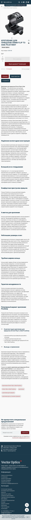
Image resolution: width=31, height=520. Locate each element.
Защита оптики (5, 503)
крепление (21, 389)
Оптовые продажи (6, 480)
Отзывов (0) (5, 80)
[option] (15, 23)
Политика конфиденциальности (9, 483)
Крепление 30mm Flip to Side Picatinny (12, 385)
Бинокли (3, 492)
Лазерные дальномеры (7, 495)
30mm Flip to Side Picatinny (9, 389)
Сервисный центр (5, 481)
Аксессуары (4, 508)
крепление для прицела (8, 392)
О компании (4, 477)
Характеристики (15, 76)
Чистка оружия (5, 507)
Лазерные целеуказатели (7, 500)
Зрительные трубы (6, 494)
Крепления (4, 505)
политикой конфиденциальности (20, 437)
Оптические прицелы (6, 489)
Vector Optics (5, 47)
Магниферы (4, 498)
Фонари (3, 502)
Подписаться (25, 432)
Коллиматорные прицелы (8, 490)
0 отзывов (9, 69)
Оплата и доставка (6, 478)
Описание (5, 76)
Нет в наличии (17, 59)
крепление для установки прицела (11, 396)
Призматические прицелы (8, 497)
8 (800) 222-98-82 (21, 5)
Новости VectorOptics (6, 475)
